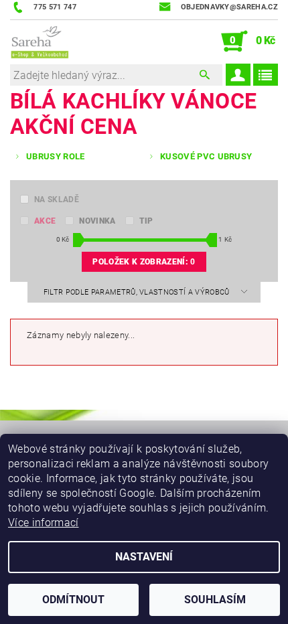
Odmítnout (73, 599)
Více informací (43, 522)
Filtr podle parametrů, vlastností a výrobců (138, 292)
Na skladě (56, 199)
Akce (45, 221)
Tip (146, 221)
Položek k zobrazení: (143, 261)
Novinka (97, 221)
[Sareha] (39, 41)
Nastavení (144, 556)
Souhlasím (215, 599)
